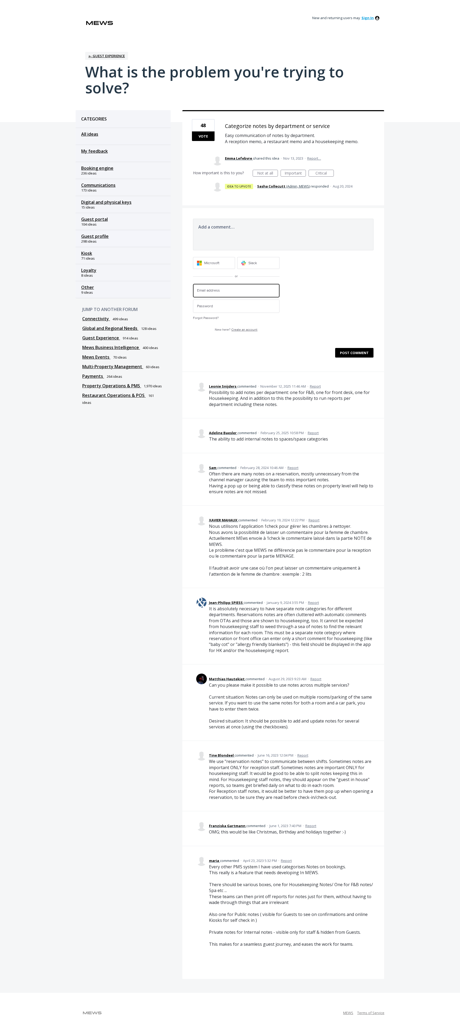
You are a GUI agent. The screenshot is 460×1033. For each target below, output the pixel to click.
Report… (314, 158)
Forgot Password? (206, 318)
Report (315, 386)
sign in (368, 17)
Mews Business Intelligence (111, 347)
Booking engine (97, 168)
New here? (236, 330)
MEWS (348, 1012)
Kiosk (86, 253)
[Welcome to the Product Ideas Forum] (100, 23)
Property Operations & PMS (111, 386)
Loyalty (88, 270)
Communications (98, 185)
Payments (93, 376)
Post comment (354, 352)
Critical (324, 174)
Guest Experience (101, 338)
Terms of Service (370, 1012)
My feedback (94, 151)
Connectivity (96, 319)
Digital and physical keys (106, 202)
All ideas (89, 134)
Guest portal (94, 219)
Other (87, 287)
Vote (203, 136)
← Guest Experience (106, 55)
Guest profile (95, 236)
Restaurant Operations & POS (114, 395)
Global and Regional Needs (110, 328)
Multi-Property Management (112, 367)
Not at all (267, 174)
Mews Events (96, 357)
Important (295, 174)
